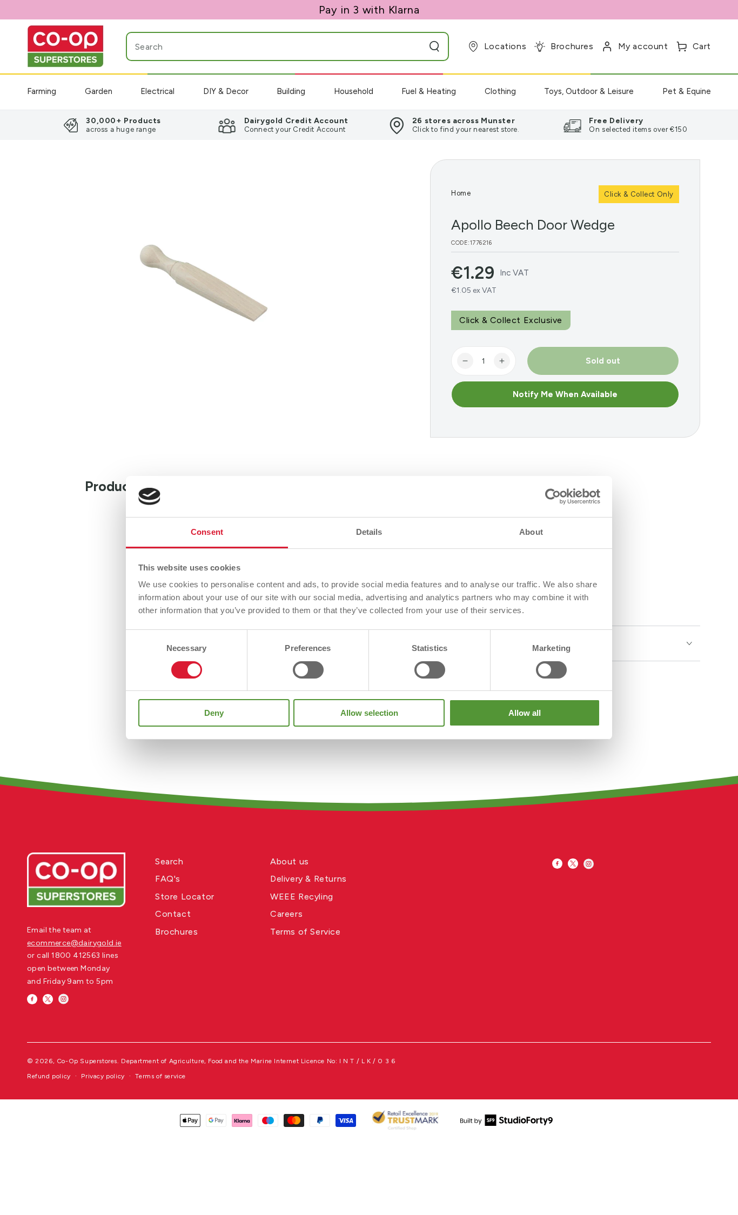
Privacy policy (102, 1076)
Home (461, 193)
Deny (214, 712)
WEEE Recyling (301, 896)
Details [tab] (369, 531)
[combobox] (266, 46)
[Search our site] (434, 46)
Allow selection (369, 712)
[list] (369, 125)
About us (289, 861)
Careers (286, 914)
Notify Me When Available (565, 394)
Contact (173, 914)
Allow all (524, 712)
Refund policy (49, 1076)
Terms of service (160, 1076)
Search (169, 861)
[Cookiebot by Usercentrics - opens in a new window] (553, 496)
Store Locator (184, 896)
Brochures (176, 932)
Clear (413, 46)
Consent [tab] (207, 531)
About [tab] (531, 531)
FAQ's (167, 879)
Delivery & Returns (308, 879)
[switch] (308, 670)
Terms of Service (305, 932)
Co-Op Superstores (87, 1061)
